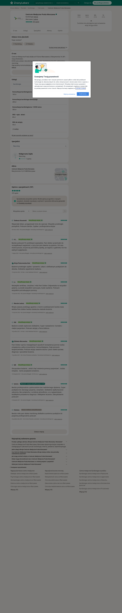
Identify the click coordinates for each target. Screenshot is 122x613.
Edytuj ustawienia (69, 94)
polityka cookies (81, 88)
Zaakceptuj (82, 94)
